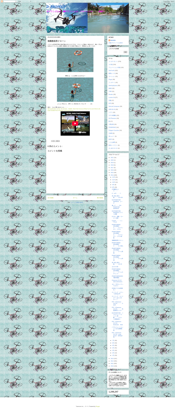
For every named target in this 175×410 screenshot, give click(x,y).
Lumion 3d (112, 97)
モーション (112, 76)
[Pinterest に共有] (59, 141)
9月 (113, 184)
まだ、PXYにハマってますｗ (117, 285)
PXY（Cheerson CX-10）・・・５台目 (117, 303)
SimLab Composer (114, 106)
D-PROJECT (55, 7)
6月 (113, 343)
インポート (112, 82)
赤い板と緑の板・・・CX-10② (117, 196)
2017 (112, 167)
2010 (112, 366)
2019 (112, 162)
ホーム (75, 198)
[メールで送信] (52, 141)
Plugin (110, 79)
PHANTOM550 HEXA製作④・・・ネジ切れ (117, 244)
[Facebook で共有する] (57, 141)
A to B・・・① (116, 193)
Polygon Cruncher (114, 130)
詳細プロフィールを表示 (116, 43)
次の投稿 (50, 198)
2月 (113, 353)
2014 (112, 175)
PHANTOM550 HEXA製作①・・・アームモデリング (117, 271)
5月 (113, 345)
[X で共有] (55, 141)
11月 (113, 179)
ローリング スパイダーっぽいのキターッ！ (117, 298)
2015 (112, 172)
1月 (113, 355)
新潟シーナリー (113, 145)
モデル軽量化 (112, 115)
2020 (112, 160)
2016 (112, 170)
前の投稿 (100, 198)
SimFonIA (111, 70)
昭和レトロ (112, 73)
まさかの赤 (115, 266)
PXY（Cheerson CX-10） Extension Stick (117, 323)
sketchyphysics (113, 85)
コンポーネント (113, 61)
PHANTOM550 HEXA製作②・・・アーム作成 (117, 258)
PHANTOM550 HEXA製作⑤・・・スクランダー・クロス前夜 (117, 234)
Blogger (98, 406)
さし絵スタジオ (113, 148)
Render (111, 94)
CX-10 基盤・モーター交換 (117, 217)
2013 (112, 358)
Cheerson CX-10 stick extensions (117, 280)
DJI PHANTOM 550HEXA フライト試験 (117, 212)
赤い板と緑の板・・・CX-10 (117, 263)
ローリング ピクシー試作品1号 (117, 293)
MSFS (110, 139)
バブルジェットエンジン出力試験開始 (117, 328)
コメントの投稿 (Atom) (77, 202)
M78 (110, 103)
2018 (112, 165)
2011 (112, 363)
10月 (113, 182)
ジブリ (110, 112)
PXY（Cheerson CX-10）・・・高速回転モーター (117, 309)
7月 (113, 340)
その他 (110, 64)
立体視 (110, 133)
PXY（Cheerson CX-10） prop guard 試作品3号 (117, 335)
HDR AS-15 (112, 109)
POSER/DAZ (112, 127)
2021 (112, 157)
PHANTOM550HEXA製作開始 (117, 276)
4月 (113, 348)
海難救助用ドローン (117, 240)
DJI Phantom (112, 118)
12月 (113, 177)
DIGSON (112, 40)
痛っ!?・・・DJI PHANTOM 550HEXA (116, 207)
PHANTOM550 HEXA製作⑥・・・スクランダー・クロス (117, 227)
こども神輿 (112, 142)
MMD (110, 88)
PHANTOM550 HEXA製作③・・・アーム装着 (117, 251)
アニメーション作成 (114, 67)
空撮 (110, 100)
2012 (112, 361)
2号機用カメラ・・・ (115, 190)
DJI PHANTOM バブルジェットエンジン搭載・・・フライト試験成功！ (117, 316)
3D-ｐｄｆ (112, 136)
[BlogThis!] (54, 141)
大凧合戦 (111, 124)
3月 (113, 350)
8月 (113, 187)
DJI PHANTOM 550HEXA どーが (117, 201)
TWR (110, 91)
